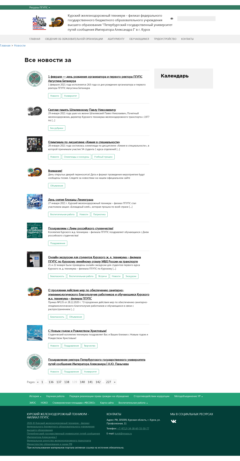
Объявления (56, 185)
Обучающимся (139, 38)
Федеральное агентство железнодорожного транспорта (59, 440)
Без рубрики (56, 128)
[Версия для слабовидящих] (173, 18)
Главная (34, 38)
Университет (70, 95)
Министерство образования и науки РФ (49, 444)
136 (51, 382)
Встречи (102, 276)
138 (66, 382)
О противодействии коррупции (151, 396)
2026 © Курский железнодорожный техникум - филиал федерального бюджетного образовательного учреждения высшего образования (61, 426)
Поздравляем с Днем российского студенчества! (80, 228)
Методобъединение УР (187, 396)
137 (58, 382)
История (34, 396)
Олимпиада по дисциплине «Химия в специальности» (84, 142)
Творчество (89, 345)
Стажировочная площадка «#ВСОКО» (74, 402)
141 (90, 382)
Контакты (187, 38)
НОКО (44, 402)
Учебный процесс (103, 156)
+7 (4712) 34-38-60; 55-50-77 (133, 428)
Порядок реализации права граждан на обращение (99, 396)
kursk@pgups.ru (123, 433)
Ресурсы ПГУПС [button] (38, 7)
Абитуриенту (116, 38)
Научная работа (55, 396)
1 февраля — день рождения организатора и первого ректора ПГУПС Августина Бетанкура (95, 78)
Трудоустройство (165, 38)
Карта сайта (107, 402)
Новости (54, 95)
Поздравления (57, 243)
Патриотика (99, 214)
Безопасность (57, 276)
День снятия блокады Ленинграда (70, 199)
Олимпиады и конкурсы (76, 156)
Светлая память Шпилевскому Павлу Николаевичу (82, 110)
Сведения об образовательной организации (74, 38)
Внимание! (55, 171)
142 (98, 382)
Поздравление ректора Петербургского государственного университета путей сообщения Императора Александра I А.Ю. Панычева (96, 361)
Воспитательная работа (62, 214)
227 (108, 382)
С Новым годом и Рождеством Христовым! (77, 331)
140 (82, 382)
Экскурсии (131, 276)
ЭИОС (32, 402)
